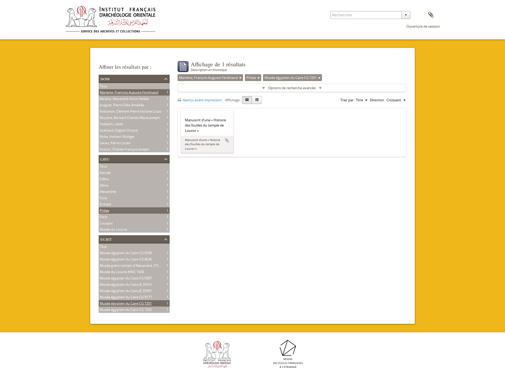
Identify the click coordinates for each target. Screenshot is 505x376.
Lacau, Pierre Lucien (115, 143)
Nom (105, 78)
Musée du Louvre (113, 229)
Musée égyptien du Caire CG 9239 (126, 252)
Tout (103, 86)
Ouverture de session (423, 26)
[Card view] (247, 100)
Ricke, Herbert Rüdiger (117, 136)
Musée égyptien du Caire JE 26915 (126, 284)
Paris (103, 216)
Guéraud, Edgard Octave (119, 130)
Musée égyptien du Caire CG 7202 (126, 309)
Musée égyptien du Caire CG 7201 (126, 303)
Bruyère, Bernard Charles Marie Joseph (130, 117)
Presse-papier (430, 15)
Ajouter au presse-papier (227, 140)
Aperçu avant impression (202, 100)
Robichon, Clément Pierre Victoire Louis (130, 111)
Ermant (105, 204)
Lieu (104, 158)
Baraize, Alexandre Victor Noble (124, 98)
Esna (103, 197)
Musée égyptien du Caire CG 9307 (126, 278)
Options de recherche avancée (291, 88)
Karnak (105, 172)
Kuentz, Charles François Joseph (124, 149)
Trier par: (347, 100)
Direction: (377, 100)
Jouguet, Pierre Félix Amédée (122, 105)
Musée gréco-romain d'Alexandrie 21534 (131, 265)
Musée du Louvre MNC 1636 (122, 271)
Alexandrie (108, 191)
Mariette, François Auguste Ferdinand (129, 92)
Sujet (106, 238)
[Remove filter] (240, 77)
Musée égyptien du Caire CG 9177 (126, 297)
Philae (104, 210)
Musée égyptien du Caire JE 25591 (126, 290)
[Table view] (257, 100)
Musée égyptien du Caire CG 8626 (126, 259)
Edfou (104, 179)
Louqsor (106, 223)
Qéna (104, 185)
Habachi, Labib (111, 124)
